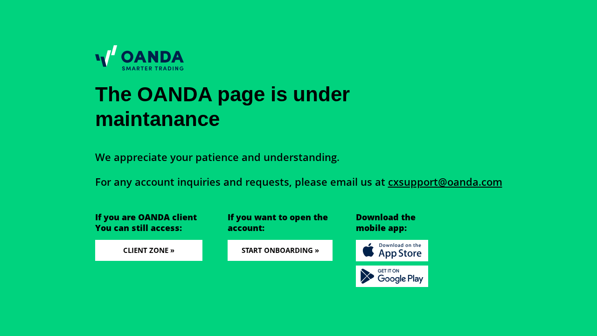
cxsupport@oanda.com (445, 182)
